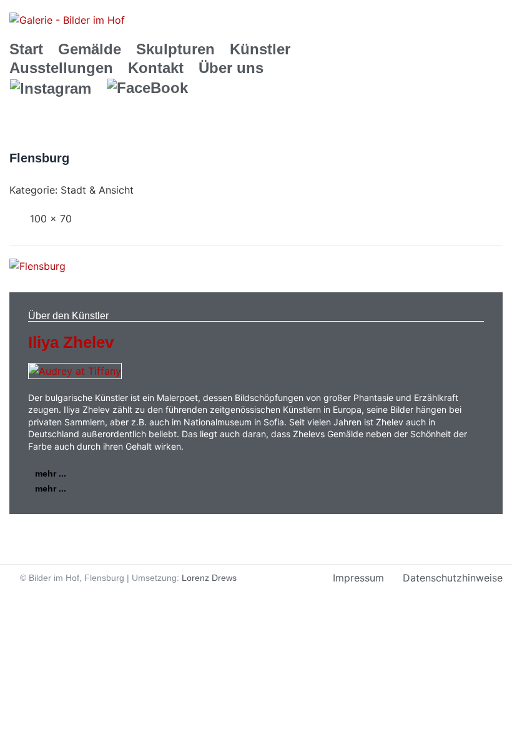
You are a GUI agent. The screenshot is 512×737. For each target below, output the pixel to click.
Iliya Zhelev (71, 342)
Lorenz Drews (209, 578)
